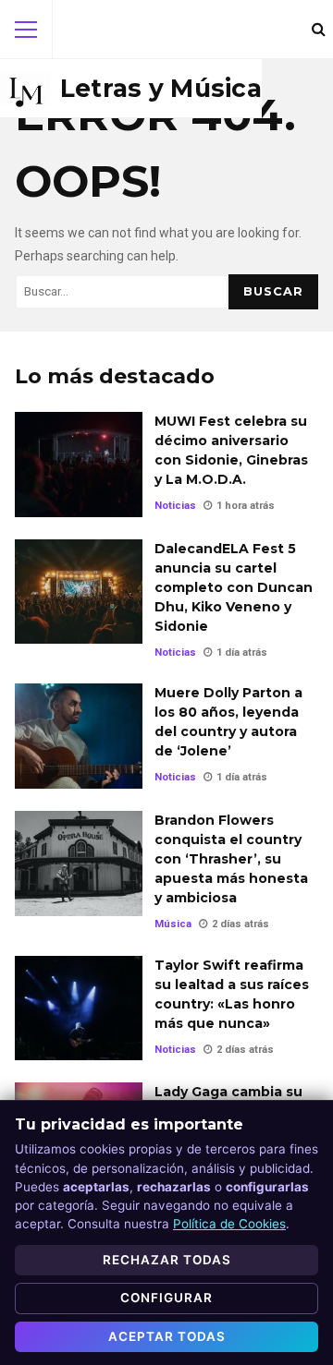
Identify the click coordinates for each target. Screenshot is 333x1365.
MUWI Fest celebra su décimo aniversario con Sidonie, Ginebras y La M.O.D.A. (78, 464)
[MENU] (26, 29)
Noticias (175, 506)
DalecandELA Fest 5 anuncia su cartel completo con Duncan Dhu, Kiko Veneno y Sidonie (78, 592)
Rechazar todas (167, 1259)
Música (172, 924)
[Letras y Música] (131, 88)
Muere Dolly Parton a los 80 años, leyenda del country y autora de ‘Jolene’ (78, 736)
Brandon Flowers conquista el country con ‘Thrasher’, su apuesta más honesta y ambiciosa (78, 863)
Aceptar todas (167, 1336)
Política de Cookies (229, 1223)
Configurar (166, 1297)
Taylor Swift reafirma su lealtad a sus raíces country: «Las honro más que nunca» (78, 1008)
